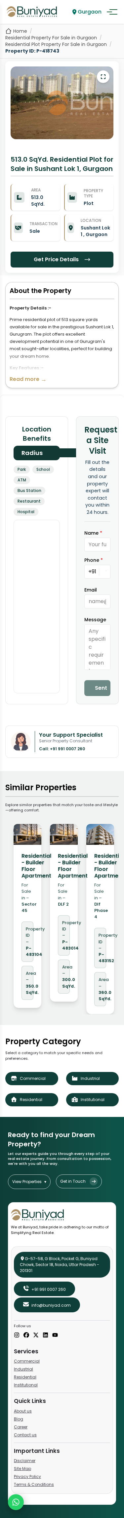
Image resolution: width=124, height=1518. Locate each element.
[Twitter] (36, 1335)
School (43, 469)
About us (23, 1411)
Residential (25, 1377)
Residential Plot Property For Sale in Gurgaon (56, 44)
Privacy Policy (27, 1476)
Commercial (27, 1361)
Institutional (26, 1385)
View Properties (29, 1181)
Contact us (25, 1435)
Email (90, 590)
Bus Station (29, 490)
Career (20, 1427)
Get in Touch (73, 1181)
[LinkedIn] (45, 1335)
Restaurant (29, 501)
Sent (101, 688)
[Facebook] (26, 1335)
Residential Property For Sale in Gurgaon (51, 37)
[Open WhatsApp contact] (16, 1502)
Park (22, 469)
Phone (93, 560)
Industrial (23, 1369)
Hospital (26, 511)
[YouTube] (55, 1335)
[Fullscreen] (103, 76)
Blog (18, 1419)
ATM (22, 480)
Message (95, 619)
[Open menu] (112, 12)
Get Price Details (56, 259)
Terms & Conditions (34, 1484)
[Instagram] (17, 1335)
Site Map (22, 1468)
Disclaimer (24, 1460)
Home (20, 31)
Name (93, 533)
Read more (28, 379)
